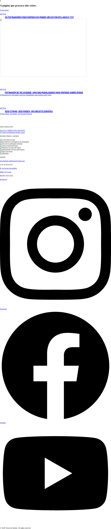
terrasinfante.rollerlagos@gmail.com (12, 161)
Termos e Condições (7, 526)
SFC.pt (34, 528)
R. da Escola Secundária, (8, 168)
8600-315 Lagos (5, 172)
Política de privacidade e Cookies (11, 524)
